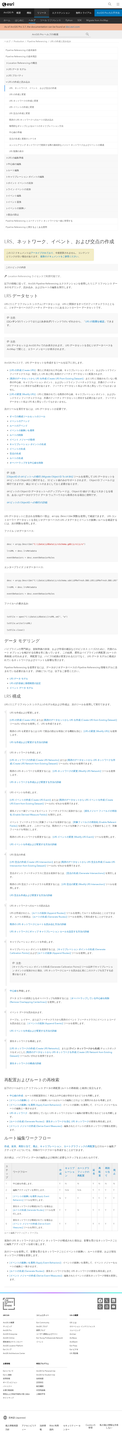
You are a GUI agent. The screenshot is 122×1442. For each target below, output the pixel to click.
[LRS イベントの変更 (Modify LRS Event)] (73, 837)
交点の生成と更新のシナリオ (22, 138)
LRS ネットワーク (18, 1113)
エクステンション (61, 12)
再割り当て (24, 1146)
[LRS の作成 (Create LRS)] (23, 370)
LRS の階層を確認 (94, 321)
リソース (41, 12)
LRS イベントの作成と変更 (21, 107)
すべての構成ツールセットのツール (27, 416)
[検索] (110, 4)
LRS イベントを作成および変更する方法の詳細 (33, 844)
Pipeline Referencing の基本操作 (21, 50)
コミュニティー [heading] (42, 1315)
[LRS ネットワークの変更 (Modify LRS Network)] (77, 771)
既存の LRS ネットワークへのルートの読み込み (31, 120)
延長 (13, 1146)
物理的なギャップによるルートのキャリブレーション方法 (36, 126)
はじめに (19, 20)
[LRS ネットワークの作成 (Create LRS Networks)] (34, 760)
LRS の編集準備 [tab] (15, 157)
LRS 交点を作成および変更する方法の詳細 (31, 895)
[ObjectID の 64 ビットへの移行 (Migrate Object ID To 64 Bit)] (40, 476)
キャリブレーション (50, 1146)
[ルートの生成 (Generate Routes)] (50, 916)
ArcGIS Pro (9, 12)
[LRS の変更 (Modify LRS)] (23, 394)
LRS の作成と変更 (17, 94)
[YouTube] (113, 1306)
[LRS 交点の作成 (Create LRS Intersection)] (31, 862)
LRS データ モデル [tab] (17, 69)
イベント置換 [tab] (14, 202)
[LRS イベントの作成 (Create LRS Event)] (30, 800)
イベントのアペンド (20, 421)
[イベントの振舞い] (19, 1100)
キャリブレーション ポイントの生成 (28, 444)
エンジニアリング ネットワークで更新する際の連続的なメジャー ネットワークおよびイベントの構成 (56, 145)
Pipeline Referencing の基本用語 (21, 56)
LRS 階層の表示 (16, 151)
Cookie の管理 (90, 1426)
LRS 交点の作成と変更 (19, 113)
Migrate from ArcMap (97, 20)
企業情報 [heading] (6, 1363)
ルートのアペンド (19, 425)
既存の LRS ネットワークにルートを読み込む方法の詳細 (38, 924)
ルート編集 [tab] (13, 170)
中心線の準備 (15, 132)
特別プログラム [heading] (42, 1363)
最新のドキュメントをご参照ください (59, 256)
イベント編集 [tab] (14, 195)
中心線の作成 (16, 1095)
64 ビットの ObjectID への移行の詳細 (27, 502)
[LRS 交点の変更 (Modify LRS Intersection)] (83, 884)
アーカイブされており (42, 253)
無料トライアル (84, 12)
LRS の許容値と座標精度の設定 (25, 683)
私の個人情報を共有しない (109, 1426)
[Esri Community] (100, 1306)
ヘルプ (32, 20)
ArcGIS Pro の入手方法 (108, 12)
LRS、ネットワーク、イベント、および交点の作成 (32, 88)
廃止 (35, 1146)
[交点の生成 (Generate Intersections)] (85, 873)
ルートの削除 (16, 435)
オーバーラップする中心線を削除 (26, 462)
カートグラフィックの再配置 (79, 1146)
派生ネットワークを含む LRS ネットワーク (67, 1121)
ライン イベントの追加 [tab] (19, 189)
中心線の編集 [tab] (14, 164)
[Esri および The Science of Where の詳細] (9, 1304)
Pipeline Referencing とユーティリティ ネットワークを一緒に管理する (39, 221)
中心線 (13, 990)
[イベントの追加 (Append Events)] (45, 1023)
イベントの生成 (17, 449)
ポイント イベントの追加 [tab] (20, 183)
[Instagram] (107, 1306)
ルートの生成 (16, 458)
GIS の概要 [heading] (74, 1315)
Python (69, 20)
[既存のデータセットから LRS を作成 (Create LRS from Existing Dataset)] (80, 720)
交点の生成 (15, 453)
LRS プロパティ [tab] (15, 75)
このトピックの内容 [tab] (16, 267)
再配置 (99, 1172)
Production (19, 41)
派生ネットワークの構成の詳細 (25, 1063)
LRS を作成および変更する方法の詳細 (29, 742)
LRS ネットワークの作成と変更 (23, 101)
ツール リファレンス (50, 20)
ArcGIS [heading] (6, 1315)
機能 (29, 12)
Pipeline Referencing (37, 41)
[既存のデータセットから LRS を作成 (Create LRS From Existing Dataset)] (46, 378)
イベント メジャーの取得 (22, 439)
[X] (107, 1300)
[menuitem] (18, 1323)
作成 (6, 1146)
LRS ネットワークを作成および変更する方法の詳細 (35, 782)
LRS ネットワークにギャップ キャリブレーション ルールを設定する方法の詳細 (49, 931)
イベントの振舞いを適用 (22, 430)
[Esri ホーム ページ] (8, 4)
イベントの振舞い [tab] (17, 208)
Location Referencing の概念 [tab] (22, 63)
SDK (79, 20)
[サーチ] (87, 34)
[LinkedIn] (113, 1300)
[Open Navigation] (118, 4)
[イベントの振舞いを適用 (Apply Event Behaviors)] (35, 1105)
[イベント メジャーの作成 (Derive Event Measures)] (36, 1126)
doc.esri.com (73, 26)
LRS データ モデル (19, 678)
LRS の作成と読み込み (60, 41)
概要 (18, 12)
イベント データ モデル (21, 688)
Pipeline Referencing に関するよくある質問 (26, 227)
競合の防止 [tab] (13, 214)
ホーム (7, 20)
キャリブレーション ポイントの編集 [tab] (26, 176)
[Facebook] (100, 1300)
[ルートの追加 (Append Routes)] (48, 913)
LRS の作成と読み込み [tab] (19, 82)
